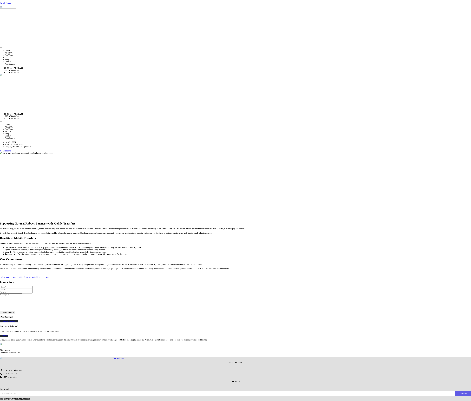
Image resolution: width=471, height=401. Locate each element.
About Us (9, 53)
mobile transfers (6, 277)
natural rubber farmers (21, 277)
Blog (7, 59)
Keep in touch (4, 389)
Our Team (9, 55)
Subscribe (463, 393)
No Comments (5, 151)
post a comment (8, 312)
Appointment (10, 64)
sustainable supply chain (39, 277)
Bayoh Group (5, 3)
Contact (8, 62)
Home (7, 51)
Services (8, 57)
